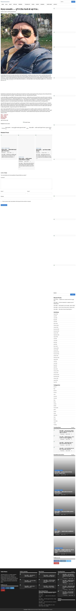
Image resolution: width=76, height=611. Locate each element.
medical (55, 403)
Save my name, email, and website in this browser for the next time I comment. (16, 201)
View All (72, 427)
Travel (33, 4)
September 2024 (56, 357)
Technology (27, 4)
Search (55, 292)
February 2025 (56, 348)
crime (3, 148)
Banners (55, 386)
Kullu (54, 400)
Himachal (55, 398)
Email (28, 191)
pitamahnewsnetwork (34, 609)
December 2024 (56, 351)
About (10, 4)
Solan (55, 417)
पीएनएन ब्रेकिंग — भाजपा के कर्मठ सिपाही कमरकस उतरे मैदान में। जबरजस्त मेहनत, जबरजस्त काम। (68, 593)
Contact (55, 4)
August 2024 (56, 359)
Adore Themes (49, 609)
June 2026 (55, 317)
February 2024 (56, 370)
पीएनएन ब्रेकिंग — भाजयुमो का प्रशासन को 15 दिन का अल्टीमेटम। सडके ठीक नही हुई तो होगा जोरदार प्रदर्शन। (64, 551)
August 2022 (56, 380)
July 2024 (55, 361)
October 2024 (56, 355)
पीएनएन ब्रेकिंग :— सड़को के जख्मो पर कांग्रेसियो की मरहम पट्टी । (30, 587)
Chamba (55, 392)
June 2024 (55, 363)
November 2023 (56, 376)
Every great (49, 4)
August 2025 (56, 336)
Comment (3, 177)
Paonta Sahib (7, 123)
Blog (6, 4)
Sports (37, 4)
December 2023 (56, 374)
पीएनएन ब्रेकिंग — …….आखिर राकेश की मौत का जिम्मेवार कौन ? (47, 595)
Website (2, 196)
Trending (20, 4)
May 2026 (55, 319)
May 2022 (55, 382)
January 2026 (56, 327)
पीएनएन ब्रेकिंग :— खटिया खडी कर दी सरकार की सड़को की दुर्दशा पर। (63, 309)
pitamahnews (13, 11)
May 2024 (55, 365)
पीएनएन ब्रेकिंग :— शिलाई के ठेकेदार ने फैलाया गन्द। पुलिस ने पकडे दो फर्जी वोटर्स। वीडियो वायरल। (69, 587)
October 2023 (56, 378)
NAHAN (55, 405)
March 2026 (56, 323)
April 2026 (55, 321)
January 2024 (56, 372)
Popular (15, 4)
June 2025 (55, 340)
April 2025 (55, 344)
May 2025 (55, 342)
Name (2, 191)
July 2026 (55, 315)
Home (3, 4)
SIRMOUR (55, 415)
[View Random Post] (74, 4)
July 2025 (55, 338)
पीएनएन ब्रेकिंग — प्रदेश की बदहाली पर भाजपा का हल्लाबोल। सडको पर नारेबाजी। (64, 305)
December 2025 (56, 329)
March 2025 (56, 346)
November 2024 (56, 353)
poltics (55, 409)
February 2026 (56, 325)
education (55, 396)
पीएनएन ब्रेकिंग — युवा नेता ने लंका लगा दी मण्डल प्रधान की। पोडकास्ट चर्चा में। (64, 307)
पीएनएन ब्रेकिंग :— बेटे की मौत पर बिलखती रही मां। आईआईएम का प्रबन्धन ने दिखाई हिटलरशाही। (49, 581)
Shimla (55, 413)
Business (42, 4)
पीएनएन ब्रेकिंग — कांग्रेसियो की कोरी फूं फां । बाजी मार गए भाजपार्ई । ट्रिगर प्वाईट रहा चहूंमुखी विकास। (69, 581)
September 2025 (56, 334)
